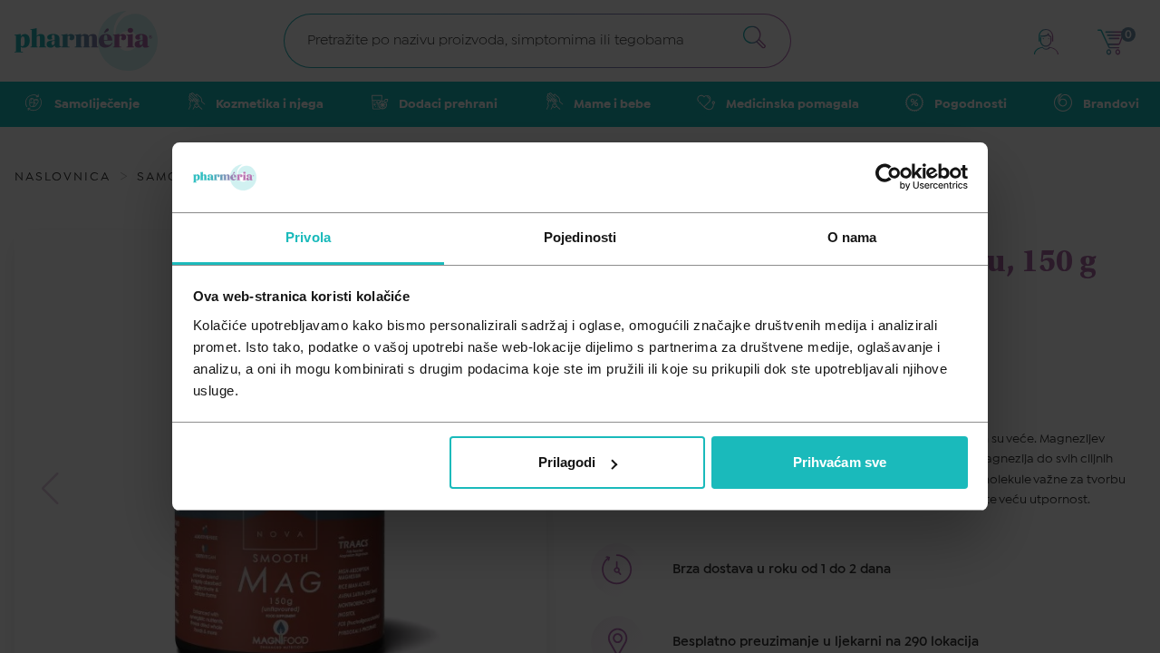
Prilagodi (567, 462)
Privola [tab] (308, 237)
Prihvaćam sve (839, 462)
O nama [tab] (852, 237)
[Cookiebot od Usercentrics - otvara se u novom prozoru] (888, 176)
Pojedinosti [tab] (580, 237)
